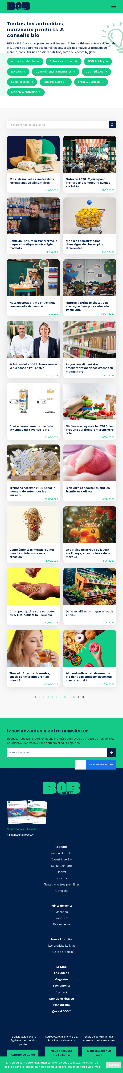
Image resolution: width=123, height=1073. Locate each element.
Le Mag (61, 967)
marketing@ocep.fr (22, 834)
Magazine (61, 979)
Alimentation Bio (61, 853)
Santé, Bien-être (61, 866)
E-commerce (61, 924)
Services (61, 878)
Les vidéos (61, 973)
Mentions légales (61, 998)
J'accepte (113, 1064)
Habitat (61, 872)
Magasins (61, 912)
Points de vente (61, 905)
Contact (61, 992)
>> (84, 697)
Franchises (62, 918)
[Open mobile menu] (113, 6)
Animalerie (61, 891)
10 (74, 697)
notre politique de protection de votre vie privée (69, 1067)
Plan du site (61, 1005)
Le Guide (61, 847)
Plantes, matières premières (61, 884)
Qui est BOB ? (61, 1011)
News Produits (61, 939)
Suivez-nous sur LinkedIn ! (22, 829)
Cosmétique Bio (61, 859)
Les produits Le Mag (61, 945)
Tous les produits (61, 952)
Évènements (61, 985)
